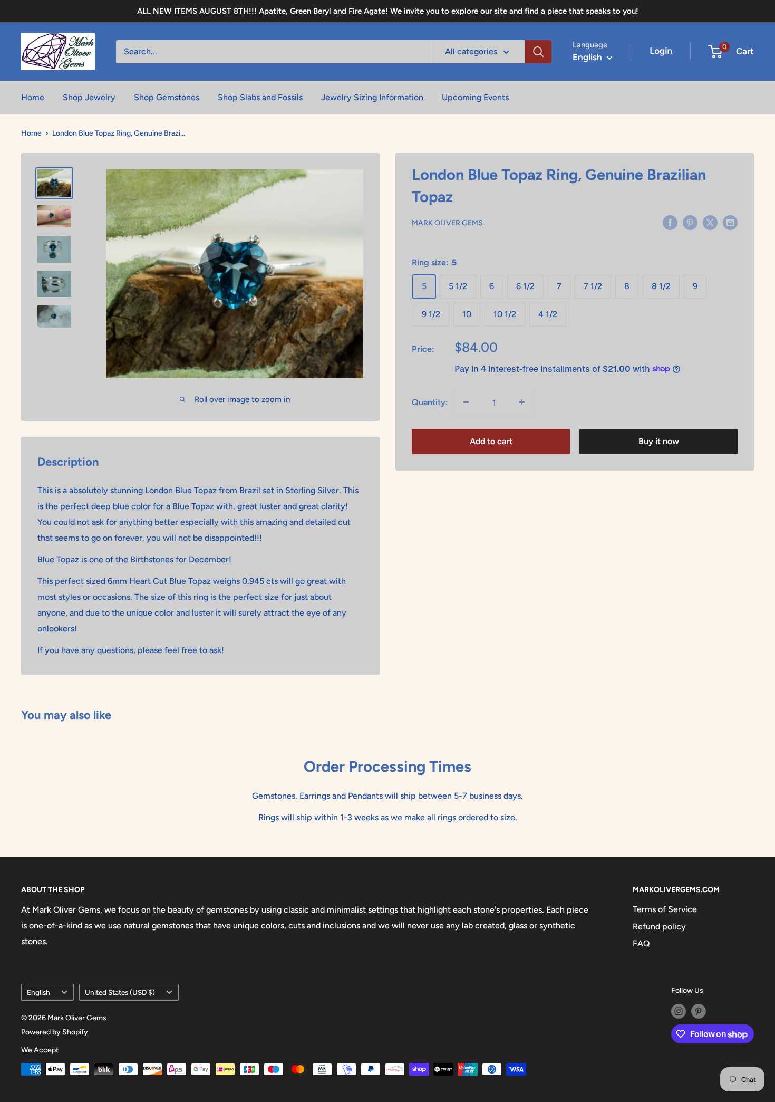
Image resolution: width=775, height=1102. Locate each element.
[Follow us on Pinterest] (698, 1011)
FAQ (641, 943)
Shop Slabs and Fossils (260, 97)
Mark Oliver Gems (447, 222)
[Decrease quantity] (466, 402)
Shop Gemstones (166, 97)
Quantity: (430, 402)
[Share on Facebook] (670, 222)
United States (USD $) (120, 992)
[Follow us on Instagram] (678, 1011)
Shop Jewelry (89, 97)
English (38, 992)
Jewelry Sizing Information (372, 97)
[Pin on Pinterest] (690, 222)
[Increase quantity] (522, 402)
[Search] (538, 51)
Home (32, 97)
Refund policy (659, 927)
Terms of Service (665, 909)
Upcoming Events (475, 97)
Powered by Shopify (54, 1032)
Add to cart (491, 441)
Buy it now (658, 441)
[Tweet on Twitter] (710, 222)
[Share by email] (730, 222)
